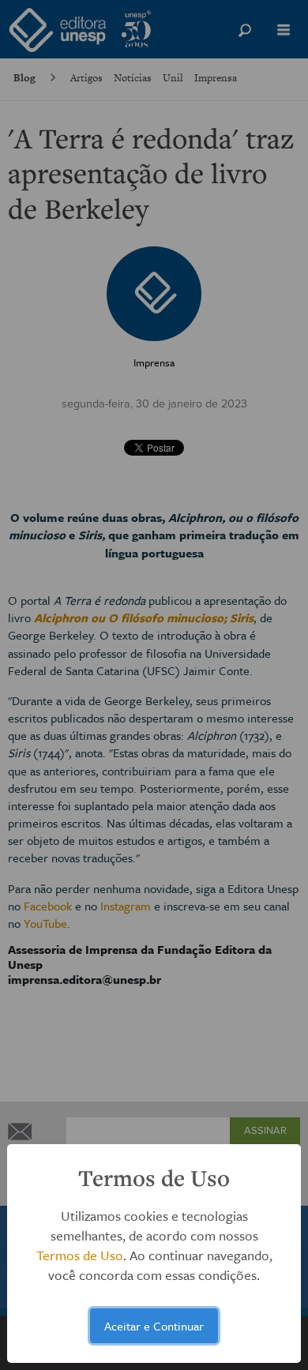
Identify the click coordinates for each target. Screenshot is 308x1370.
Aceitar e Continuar (154, 1325)
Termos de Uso (79, 1255)
